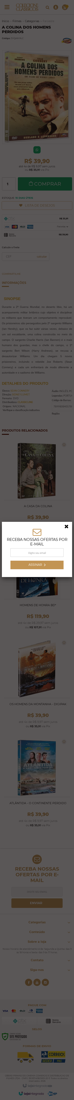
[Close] (67, 527)
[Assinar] (37, 565)
